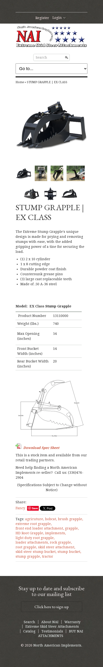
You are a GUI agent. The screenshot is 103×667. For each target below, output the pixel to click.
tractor (47, 556)
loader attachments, (32, 542)
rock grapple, (61, 542)
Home (20, 82)
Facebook (51, 6)
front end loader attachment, (40, 528)
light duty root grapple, (35, 538)
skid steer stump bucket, (36, 552)
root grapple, (26, 547)
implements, (55, 533)
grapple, (72, 528)
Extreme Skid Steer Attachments (52, 626)
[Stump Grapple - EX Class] (76, 173)
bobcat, (51, 519)
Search (41, 57)
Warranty (72, 622)
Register (42, 18)
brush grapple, (70, 519)
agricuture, (34, 519)
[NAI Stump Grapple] (41, 173)
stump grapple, (28, 556)
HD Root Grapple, (30, 533)
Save (35, 508)
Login (57, 18)
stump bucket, (69, 552)
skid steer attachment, (56, 547)
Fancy (20, 508)
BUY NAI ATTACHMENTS (60, 633)
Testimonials (52, 631)
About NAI (49, 622)
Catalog (29, 631)
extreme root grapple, (34, 524)
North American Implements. (57, 645)
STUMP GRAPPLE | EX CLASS (47, 82)
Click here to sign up (51, 606)
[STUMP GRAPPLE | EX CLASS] (51, 125)
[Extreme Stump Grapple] (57, 173)
